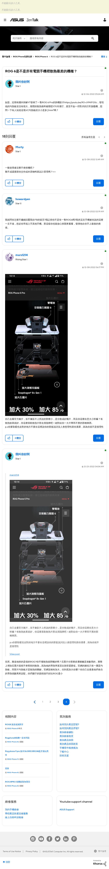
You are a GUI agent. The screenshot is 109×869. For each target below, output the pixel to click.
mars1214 (14, 475)
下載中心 (64, 751)
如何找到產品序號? (69, 728)
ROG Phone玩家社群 (22, 56)
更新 (7, 768)
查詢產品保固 (66, 740)
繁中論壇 (6, 56)
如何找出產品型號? (69, 724)
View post (15, 654)
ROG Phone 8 (12, 728)
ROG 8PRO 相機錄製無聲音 (17, 782)
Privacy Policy (32, 851)
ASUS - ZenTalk (24, 20)
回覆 (98, 121)
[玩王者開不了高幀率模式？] (104, 137)
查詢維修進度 (66, 736)
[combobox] (62, 38)
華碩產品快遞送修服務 (16, 813)
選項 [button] (103, 56)
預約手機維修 (12, 809)
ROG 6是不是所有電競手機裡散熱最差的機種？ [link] (72, 56)
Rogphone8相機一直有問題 (17, 738)
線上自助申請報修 (14, 817)
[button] (9, 122)
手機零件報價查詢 (69, 748)
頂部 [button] (8, 862)
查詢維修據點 (66, 732)
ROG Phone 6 (41, 56)
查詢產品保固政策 (69, 744)
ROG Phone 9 (12, 759)
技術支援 (64, 755)
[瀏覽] (6, 19)
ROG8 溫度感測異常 (14, 724)
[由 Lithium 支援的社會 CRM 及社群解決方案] (99, 862)
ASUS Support (67, 809)
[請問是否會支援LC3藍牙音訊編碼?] (99, 137)
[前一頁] (35, 702)
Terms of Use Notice (12, 851)
